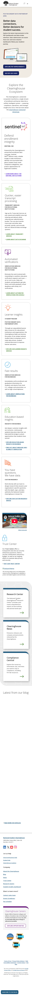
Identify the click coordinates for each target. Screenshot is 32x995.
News (5, 877)
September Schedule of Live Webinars (15, 712)
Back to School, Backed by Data (13, 742)
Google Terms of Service (19, 970)
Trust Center (7, 880)
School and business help (10, 857)
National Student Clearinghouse (14, 838)
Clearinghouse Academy (9, 863)
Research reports (8, 884)
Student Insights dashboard (12, 887)
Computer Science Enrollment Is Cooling (14, 779)
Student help (6, 860)
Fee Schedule (7, 901)
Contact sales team (9, 895)
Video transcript (22, 530)
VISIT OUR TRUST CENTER (12, 564)
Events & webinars (9, 898)
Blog (4, 874)
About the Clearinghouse (11, 871)
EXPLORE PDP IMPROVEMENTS (15, 66)
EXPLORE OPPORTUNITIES (15, 926)
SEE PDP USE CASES (11, 73)
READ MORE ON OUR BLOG (12, 823)
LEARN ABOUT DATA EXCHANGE (16, 239)
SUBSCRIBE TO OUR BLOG (9, 992)
